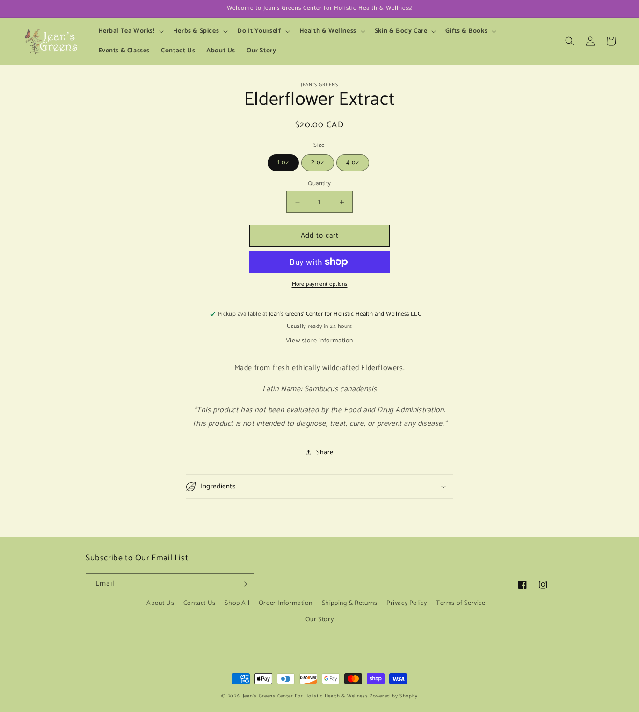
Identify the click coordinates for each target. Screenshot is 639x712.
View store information (319, 340)
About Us (160, 603)
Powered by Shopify (394, 696)
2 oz (317, 162)
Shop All (237, 603)
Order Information (285, 603)
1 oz (283, 162)
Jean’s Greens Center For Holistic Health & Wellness (305, 696)
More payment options (320, 284)
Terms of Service (461, 603)
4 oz (352, 162)
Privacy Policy (406, 603)
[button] (130, 31)
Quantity (319, 184)
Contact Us (199, 603)
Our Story (319, 619)
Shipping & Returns (350, 603)
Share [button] (325, 452)
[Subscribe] (243, 584)
